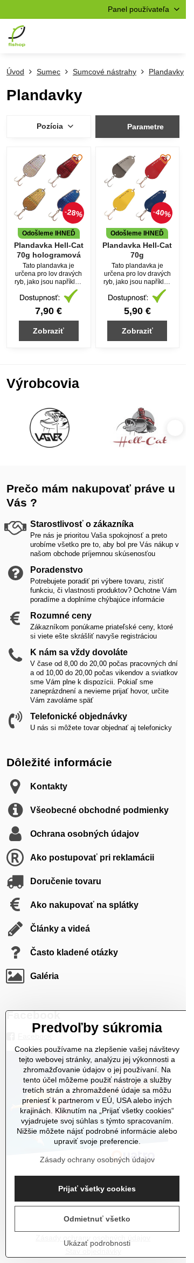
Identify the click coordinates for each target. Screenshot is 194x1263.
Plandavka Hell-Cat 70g (137, 250)
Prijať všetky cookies (97, 1188)
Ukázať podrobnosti (97, 1243)
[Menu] (173, 36)
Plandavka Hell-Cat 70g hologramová (49, 250)
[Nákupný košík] (147, 36)
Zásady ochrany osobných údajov (97, 1159)
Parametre (144, 126)
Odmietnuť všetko (97, 1219)
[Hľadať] (121, 36)
